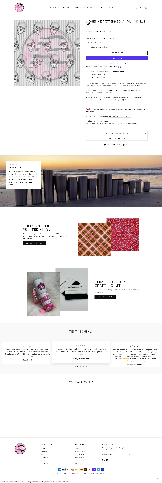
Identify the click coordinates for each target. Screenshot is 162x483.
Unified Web (101, 473)
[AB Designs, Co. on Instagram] (103, 460)
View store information (98, 77)
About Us (44, 457)
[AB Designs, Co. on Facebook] (107, 460)
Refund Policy (79, 457)
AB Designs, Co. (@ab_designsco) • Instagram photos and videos (111, 123)
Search (77, 448)
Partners (44, 461)
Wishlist (77, 464)
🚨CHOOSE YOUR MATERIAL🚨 (100, 38)
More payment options (117, 63)
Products (44, 451)
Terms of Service (80, 461)
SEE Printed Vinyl (34, 243)
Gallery (43, 454)
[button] (117, 32)
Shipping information (117, 133)
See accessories (105, 296)
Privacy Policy (80, 451)
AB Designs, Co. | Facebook (120, 116)
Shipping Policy (80, 454)
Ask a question (117, 138)
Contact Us (45, 464)
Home (43, 448)
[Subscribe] (129, 454)
